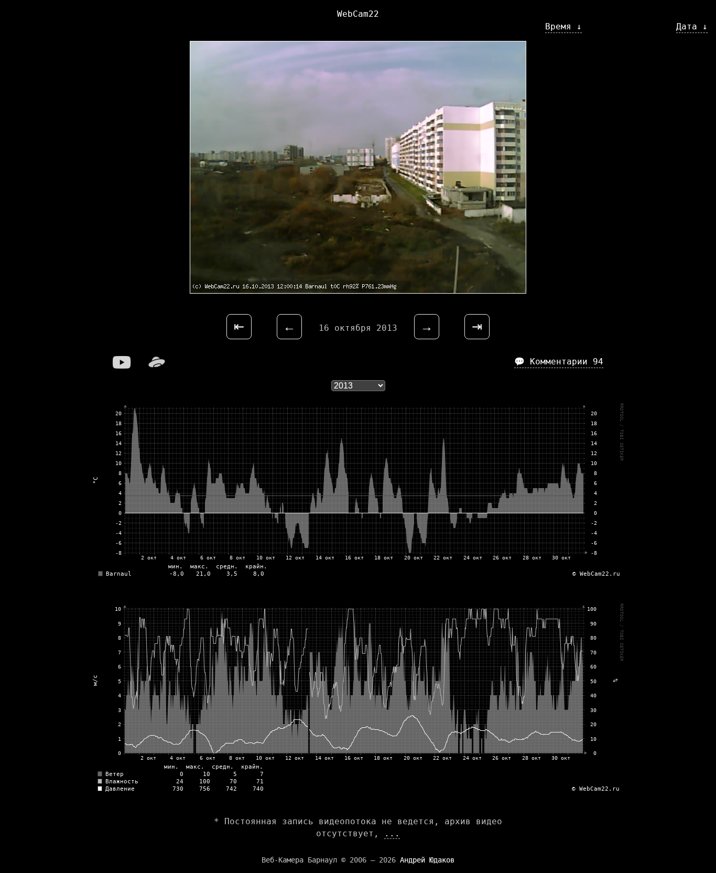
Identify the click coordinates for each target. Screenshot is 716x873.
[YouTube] (122, 366)
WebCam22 (358, 14)
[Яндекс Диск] (156, 366)
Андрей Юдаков (427, 860)
